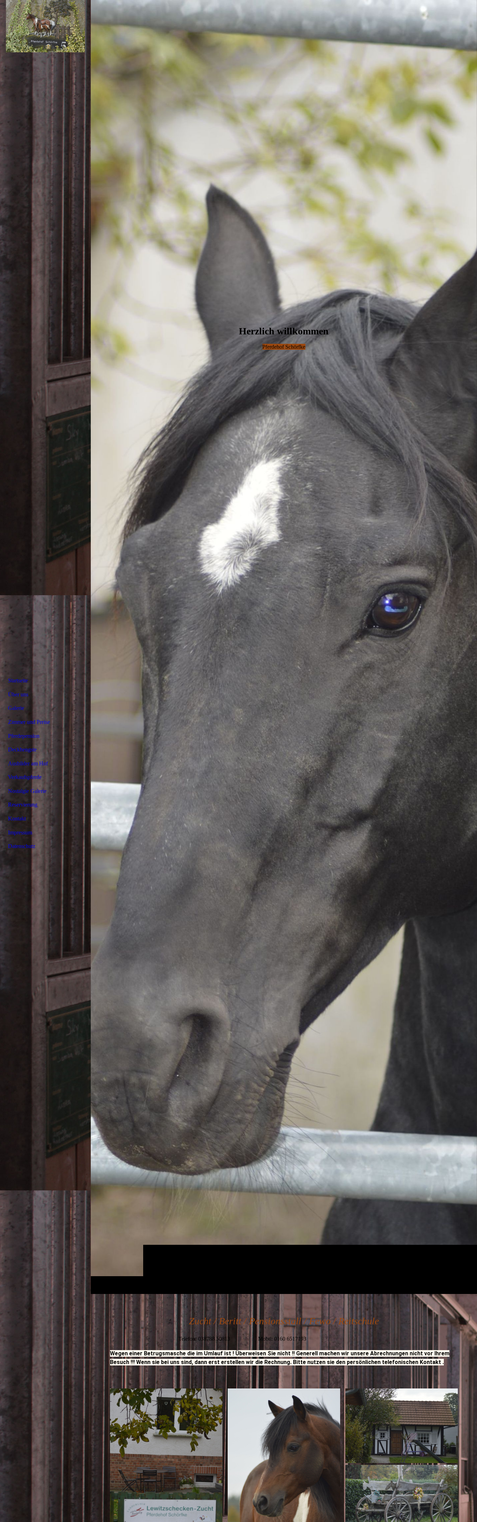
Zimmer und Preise (29, 722)
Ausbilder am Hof (28, 763)
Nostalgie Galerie (27, 791)
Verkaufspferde (25, 777)
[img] (284, 647)
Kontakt (17, 818)
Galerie (16, 708)
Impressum (20, 832)
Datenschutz (21, 846)
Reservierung (22, 805)
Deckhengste (22, 749)
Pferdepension (23, 736)
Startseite (18, 680)
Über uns (18, 694)
